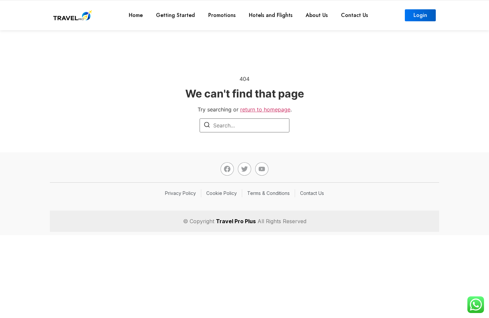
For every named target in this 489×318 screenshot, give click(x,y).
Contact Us (354, 15)
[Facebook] (227, 169)
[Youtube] (261, 169)
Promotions (222, 15)
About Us (317, 15)
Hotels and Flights (270, 15)
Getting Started (175, 15)
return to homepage (265, 109)
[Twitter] (244, 169)
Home (136, 15)
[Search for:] (244, 125)
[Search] (207, 126)
